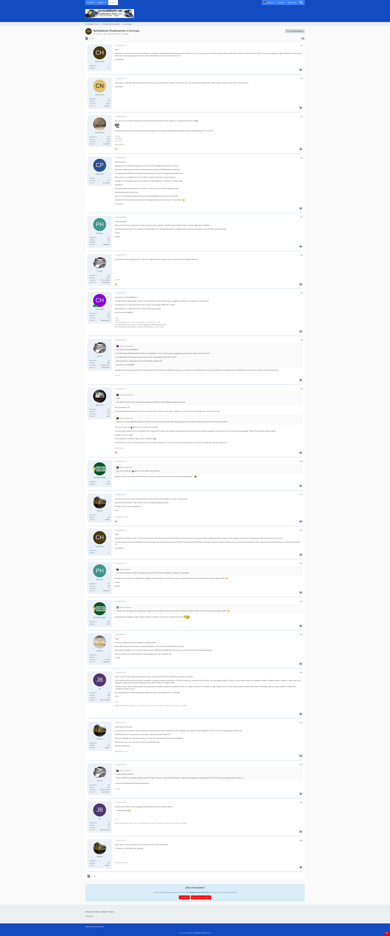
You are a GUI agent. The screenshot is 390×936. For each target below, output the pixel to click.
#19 (301, 802)
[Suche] (301, 2)
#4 (302, 158)
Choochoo (99, 34)
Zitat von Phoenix (125, 607)
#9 (302, 389)
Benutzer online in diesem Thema (99, 912)
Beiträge (92, 68)
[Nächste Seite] (92, 38)
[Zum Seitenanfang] (387, 933)
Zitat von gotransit (125, 467)
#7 (302, 293)
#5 (302, 217)
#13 (301, 563)
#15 (301, 635)
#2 (302, 79)
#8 (302, 340)
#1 (302, 45)
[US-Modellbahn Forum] (195, 13)
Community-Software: (195, 933)
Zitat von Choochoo (126, 395)
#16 (301, 672)
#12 (301, 530)
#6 (302, 255)
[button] (269, 2)
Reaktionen (93, 66)
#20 (301, 840)
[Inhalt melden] (301, 69)
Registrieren (292, 3)
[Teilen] (303, 38)
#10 (301, 461)
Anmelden (281, 3)
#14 (301, 601)
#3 (302, 116)
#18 (301, 764)
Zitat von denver (125, 569)
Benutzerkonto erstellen (201, 897)
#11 (301, 495)
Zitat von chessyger (126, 346)
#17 (301, 723)
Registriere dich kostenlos (199, 892)
